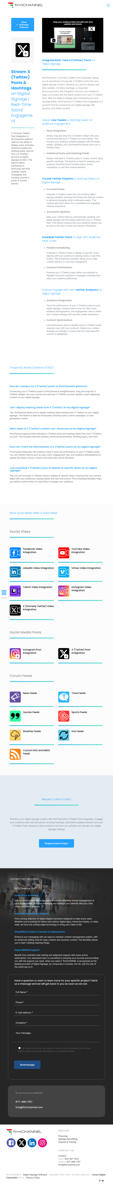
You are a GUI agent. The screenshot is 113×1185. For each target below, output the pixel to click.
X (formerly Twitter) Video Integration (38, 607)
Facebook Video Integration (32, 550)
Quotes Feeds (31, 712)
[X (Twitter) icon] (100, 1180)
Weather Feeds (32, 731)
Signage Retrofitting (68, 1139)
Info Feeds (78, 731)
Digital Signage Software (35, 1174)
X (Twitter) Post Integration (81, 651)
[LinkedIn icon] (103, 1180)
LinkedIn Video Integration (38, 568)
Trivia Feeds (79, 693)
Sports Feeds (79, 712)
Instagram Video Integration (82, 588)
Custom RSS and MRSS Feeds (36, 752)
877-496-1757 (73, 1161)
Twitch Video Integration (37, 587)
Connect (62, 1156)
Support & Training (67, 1142)
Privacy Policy (33, 1177)
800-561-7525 (72, 1158)
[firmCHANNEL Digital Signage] (25, 5)
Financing (63, 1136)
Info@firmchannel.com (69, 1164)
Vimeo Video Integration (86, 568)
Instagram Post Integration (32, 651)
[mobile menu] (108, 5)
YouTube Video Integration (81, 550)
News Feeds (30, 693)
